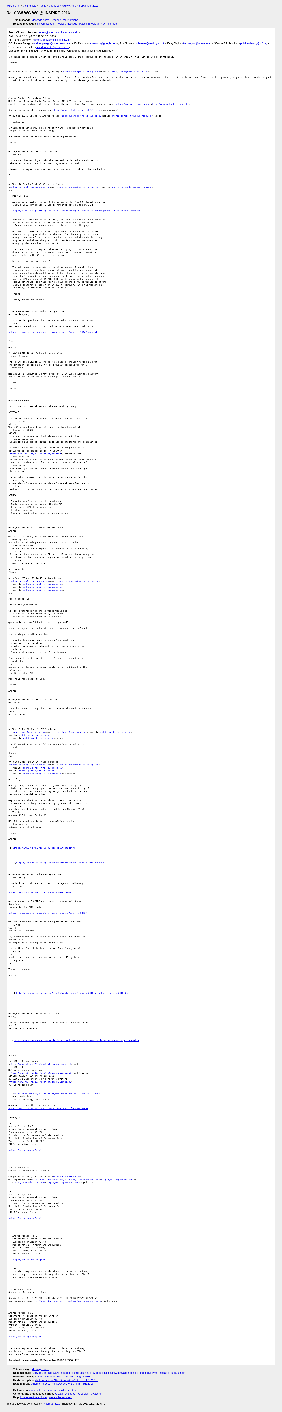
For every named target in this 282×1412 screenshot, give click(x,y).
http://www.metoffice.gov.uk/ (170, 104)
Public (42, 5)
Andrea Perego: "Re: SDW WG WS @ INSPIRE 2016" (68, 1376)
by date (58, 1393)
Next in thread (109, 23)
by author (96, 1393)
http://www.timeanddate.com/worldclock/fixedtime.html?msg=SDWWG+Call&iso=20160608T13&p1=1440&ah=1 (76, 1040)
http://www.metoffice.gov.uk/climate (77, 110)
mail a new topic (68, 1390)
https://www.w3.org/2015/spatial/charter (35, 454)
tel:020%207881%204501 (66, 1176)
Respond (55, 20)
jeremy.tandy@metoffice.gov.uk (52, 39)
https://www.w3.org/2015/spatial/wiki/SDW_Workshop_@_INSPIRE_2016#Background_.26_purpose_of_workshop (77, 210)
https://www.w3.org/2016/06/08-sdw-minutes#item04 (43, 848)
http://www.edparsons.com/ (48, 1179)
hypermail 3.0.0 (51, 1403)
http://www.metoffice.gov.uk (133, 104)
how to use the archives (33, 1397)
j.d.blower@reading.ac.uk (149, 43)
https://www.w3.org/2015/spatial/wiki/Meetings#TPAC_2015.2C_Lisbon (56, 1093)
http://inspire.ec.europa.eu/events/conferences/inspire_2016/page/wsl (52, 332)
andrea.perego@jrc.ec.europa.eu (52, 43)
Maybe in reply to (89, 23)
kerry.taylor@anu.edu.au (197, 43)
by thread (70, 1393)
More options (70, 20)
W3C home (13, 5)
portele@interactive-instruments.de (58, 32)
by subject (83, 1393)
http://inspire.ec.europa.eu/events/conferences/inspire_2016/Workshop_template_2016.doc (72, 993)
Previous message (66, 23)
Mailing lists (29, 5)
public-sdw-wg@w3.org (62, 5)
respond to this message (43, 1390)
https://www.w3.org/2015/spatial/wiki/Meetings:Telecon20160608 (48, 1108)
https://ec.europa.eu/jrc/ (24, 1150)
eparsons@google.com (103, 43)
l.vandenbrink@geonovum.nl (52, 47)
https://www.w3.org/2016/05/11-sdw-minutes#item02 (39, 892)
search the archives (60, 1397)
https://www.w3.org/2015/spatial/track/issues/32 (40, 1082)
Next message (45, 23)
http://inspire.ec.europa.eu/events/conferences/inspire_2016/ (47, 913)
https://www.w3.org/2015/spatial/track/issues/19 (40, 1073)
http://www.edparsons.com (84, 1179)
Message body (40, 20)
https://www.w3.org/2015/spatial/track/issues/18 (40, 1064)
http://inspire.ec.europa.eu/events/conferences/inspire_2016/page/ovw (60, 862)
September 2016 (88, 5)
